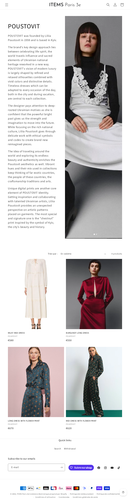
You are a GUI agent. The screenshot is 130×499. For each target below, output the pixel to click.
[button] (6, 4)
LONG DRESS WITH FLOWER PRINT (24, 421)
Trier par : (52, 253)
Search (57, 448)
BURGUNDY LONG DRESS (77, 333)
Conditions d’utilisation (45, 497)
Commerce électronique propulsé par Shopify (48, 494)
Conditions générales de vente (85, 497)
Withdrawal (70, 448)
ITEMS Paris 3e (23, 494)
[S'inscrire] (61, 467)
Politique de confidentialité (108, 494)
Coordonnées (64, 497)
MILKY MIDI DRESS (16, 333)
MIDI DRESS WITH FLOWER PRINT (81, 421)
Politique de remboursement (82, 494)
